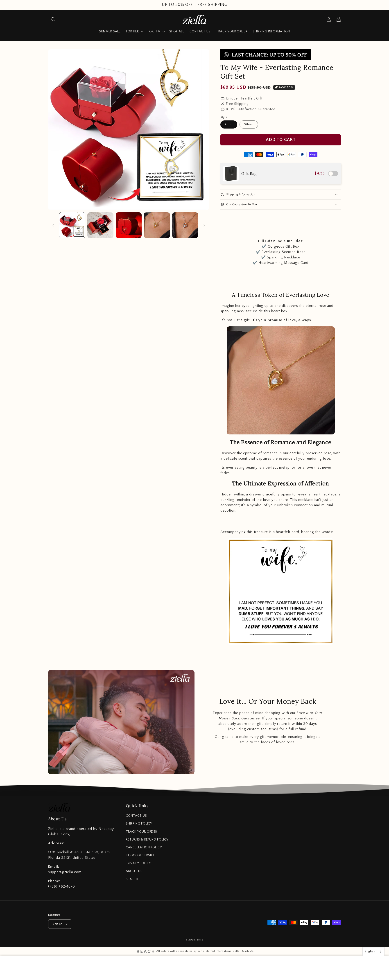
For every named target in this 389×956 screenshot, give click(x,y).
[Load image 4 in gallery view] (157, 225)
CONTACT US (136, 816)
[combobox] (373, 951)
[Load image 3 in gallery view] (129, 225)
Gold (229, 124)
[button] (53, 19)
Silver (248, 124)
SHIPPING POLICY (139, 823)
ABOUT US (134, 871)
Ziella (200, 939)
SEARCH (132, 879)
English (57, 923)
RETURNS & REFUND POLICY (147, 839)
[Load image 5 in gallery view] (185, 225)
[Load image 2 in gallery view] (100, 225)
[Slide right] (204, 225)
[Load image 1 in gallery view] (72, 225)
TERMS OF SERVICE (140, 855)
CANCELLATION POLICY (144, 847)
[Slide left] (53, 225)
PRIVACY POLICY (138, 863)
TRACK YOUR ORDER (141, 832)
